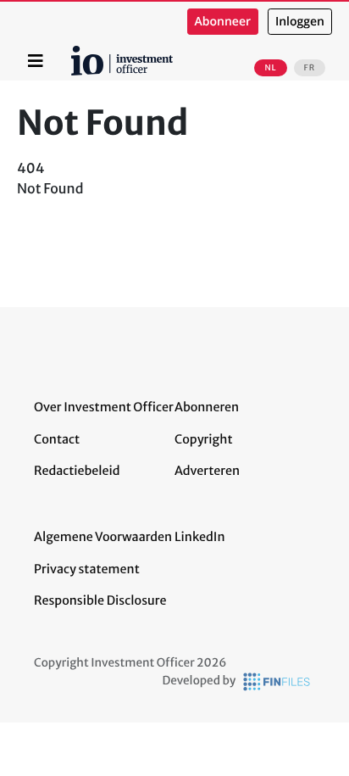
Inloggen (299, 22)
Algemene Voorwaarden (103, 536)
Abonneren (206, 407)
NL (270, 68)
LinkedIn (199, 536)
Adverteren (207, 470)
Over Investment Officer (104, 407)
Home (73, 51)
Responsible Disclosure (100, 600)
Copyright (203, 439)
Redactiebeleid (77, 470)
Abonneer (223, 22)
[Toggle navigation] (35, 61)
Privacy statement (87, 569)
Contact (57, 439)
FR (309, 68)
